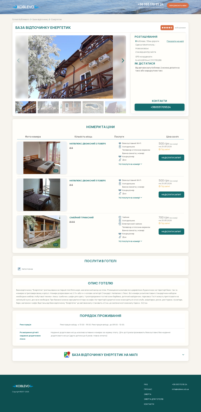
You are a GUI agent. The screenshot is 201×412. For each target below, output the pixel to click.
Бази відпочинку (40, 19)
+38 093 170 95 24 (151, 4)
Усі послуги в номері (129, 164)
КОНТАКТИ (149, 404)
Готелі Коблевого (21, 19)
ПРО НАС (148, 389)
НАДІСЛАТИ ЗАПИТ (171, 157)
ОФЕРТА (147, 394)
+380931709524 (161, 107)
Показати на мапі (175, 41)
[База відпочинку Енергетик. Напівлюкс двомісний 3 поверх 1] (41, 195)
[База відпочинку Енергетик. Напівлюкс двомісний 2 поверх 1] (41, 158)
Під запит (165, 149)
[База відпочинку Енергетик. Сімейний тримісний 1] (41, 231)
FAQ (146, 384)
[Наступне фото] (55, 158)
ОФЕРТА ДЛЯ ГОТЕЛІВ (153, 399)
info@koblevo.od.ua (180, 389)
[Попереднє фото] (28, 158)
